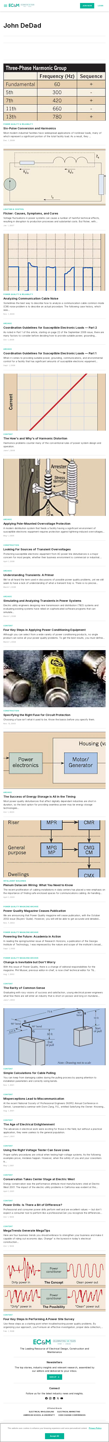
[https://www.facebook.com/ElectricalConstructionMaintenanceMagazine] (46, 1398)
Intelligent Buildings (14, 881)
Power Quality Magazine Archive (20, 907)
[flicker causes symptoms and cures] (54, 177)
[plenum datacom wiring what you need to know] (54, 848)
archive (7, 323)
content (8, 434)
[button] (5, 6)
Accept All (54, 1436)
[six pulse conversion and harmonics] (54, 92)
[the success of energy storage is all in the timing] (54, 760)
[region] (54, 1432)
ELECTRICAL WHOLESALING (41, 1412)
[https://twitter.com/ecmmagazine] (57, 1398)
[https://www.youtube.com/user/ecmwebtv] (61, 1398)
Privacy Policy (95, 1428)
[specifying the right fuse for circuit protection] (54, 678)
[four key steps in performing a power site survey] (54, 1282)
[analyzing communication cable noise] (54, 262)
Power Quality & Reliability (18, 124)
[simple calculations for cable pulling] (54, 1036)
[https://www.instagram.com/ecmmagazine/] (50, 1398)
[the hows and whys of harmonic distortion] (54, 402)
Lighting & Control (13, 209)
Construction (11, 545)
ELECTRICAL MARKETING (68, 1412)
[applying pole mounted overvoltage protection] (54, 487)
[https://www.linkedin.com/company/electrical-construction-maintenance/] (54, 1398)
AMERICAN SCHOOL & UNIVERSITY (39, 1415)
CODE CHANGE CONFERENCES (72, 1415)
